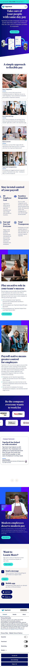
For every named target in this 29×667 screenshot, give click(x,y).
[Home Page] (7, 6)
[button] (27, 1)
